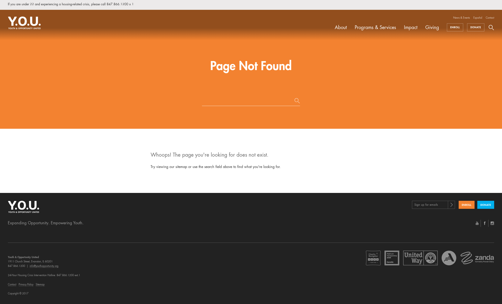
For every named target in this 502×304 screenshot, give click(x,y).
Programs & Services (375, 28)
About (341, 28)
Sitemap (40, 284)
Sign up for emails (426, 205)
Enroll (455, 27)
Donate (475, 27)
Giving (432, 28)
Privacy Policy (26, 284)
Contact (490, 18)
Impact (410, 28)
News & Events (461, 18)
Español (477, 18)
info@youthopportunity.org (44, 266)
